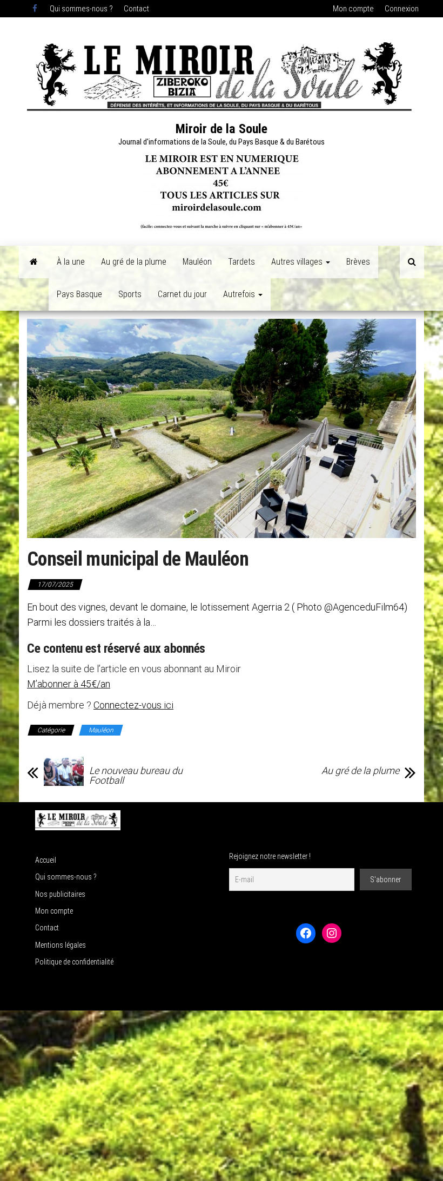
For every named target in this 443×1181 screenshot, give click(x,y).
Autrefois (240, 294)
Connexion (402, 9)
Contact (136, 9)
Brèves (358, 262)
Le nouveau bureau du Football (136, 775)
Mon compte (353, 9)
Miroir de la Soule (221, 128)
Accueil (45, 860)
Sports (130, 294)
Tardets (241, 262)
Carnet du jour (182, 294)
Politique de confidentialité (74, 961)
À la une (71, 262)
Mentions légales (60, 945)
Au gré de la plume (133, 262)
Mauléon (197, 262)
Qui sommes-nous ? (81, 9)
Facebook (35, 8)
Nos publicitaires (60, 894)
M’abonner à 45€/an (68, 684)
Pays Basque (79, 294)
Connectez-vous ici (133, 705)
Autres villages (298, 262)
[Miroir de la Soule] (34, 262)
